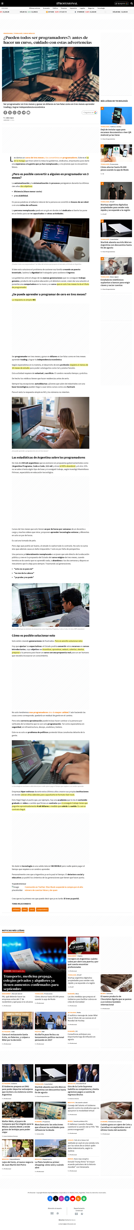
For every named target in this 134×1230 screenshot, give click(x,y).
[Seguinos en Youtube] (72, 1198)
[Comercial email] (76, 1214)
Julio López (10, 118)
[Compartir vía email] (28, 112)
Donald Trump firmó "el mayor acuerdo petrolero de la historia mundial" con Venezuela (82, 1164)
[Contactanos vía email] (52, 1213)
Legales (82, 8)
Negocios (91, 8)
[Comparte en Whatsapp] (14, 112)
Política (55, 8)
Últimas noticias (34, 8)
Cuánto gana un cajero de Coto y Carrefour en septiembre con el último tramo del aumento (116, 1127)
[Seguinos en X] (55, 1198)
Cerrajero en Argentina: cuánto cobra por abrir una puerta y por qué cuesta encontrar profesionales (83, 963)
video (25, 909)
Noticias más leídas (13, 930)
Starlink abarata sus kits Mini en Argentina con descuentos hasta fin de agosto (116, 245)
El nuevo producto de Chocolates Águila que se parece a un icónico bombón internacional (116, 1000)
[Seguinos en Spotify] (84, 1198)
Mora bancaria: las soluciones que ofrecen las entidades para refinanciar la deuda (49, 1127)
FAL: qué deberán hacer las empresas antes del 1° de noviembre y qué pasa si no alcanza (17, 999)
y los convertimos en (60, 157)
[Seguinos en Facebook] (50, 1198)
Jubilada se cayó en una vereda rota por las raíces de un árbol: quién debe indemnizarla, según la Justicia (83, 1147)
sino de (58, 712)
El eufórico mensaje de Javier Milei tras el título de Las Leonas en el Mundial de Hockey (82, 1018)
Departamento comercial (79, 1209)
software (16, 909)
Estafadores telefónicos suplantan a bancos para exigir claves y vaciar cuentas (115, 282)
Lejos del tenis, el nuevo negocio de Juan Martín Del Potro (17, 1163)
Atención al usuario (55, 1208)
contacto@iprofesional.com (67, 1224)
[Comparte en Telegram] (24, 112)
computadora (42, 909)
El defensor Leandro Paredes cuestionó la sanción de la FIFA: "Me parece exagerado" (83, 1127)
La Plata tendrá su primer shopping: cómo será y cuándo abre (49, 1165)
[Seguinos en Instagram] (61, 1198)
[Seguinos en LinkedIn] (67, 1198)
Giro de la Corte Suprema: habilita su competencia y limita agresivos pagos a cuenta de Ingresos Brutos (83, 1090)
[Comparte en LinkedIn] (19, 112)
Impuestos (73, 8)
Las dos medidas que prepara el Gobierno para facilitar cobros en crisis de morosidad (82, 999)
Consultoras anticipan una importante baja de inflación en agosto (81, 1037)
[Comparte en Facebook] (5, 112)
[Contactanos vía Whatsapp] (57, 1213)
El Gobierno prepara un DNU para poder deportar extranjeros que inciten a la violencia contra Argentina (17, 1090)
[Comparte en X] (10, 112)
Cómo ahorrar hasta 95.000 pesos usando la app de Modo (115, 168)
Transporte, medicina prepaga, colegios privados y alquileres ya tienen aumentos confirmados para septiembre (31, 982)
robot (32, 909)
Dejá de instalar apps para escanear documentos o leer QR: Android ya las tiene (116, 132)
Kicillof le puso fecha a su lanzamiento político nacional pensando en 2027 (49, 1037)
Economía (46, 8)
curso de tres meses (34, 157)
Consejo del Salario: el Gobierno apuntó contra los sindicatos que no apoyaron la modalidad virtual (83, 1108)
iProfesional (8, 33)
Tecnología (101, 8)
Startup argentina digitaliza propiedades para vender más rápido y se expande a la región (115, 207)
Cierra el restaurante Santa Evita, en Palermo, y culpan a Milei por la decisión (16, 1037)
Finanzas (64, 8)
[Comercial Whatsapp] (82, 1214)
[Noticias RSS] (78, 1198)
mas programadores (39, 712)
